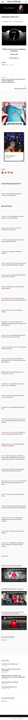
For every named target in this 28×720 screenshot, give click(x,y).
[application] (14, 575)
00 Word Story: (6, 384)
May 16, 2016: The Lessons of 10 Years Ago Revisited (11, 669)
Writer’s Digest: (5, 263)
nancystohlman (18, 21)
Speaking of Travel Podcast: (8, 322)
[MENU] (2, 2)
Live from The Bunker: (6, 358)
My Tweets (4, 640)
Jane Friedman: (5, 543)
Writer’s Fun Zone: (5, 216)
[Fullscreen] (25, 580)
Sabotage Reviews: (6, 407)
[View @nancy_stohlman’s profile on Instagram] (9, 173)
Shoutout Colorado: (6, 335)
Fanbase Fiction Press (6, 310)
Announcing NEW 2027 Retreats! (9, 682)
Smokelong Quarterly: (6, 444)
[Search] (24, 2)
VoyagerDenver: (5, 251)
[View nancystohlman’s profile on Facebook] (2, 173)
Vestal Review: (5, 469)
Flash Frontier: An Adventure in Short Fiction (12, 481)
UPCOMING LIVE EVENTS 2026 (9, 664)
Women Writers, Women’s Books (9, 298)
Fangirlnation (4, 286)
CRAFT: (3, 494)
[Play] (3, 580)
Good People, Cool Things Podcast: (10, 432)
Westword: (4, 506)
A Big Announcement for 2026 (9, 687)
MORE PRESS (4, 556)
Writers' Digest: (5, 531)
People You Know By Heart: (8, 228)
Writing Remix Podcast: (7, 395)
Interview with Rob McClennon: (9, 347)
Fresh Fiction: (4, 239)
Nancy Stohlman (14, 2)
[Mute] (23, 580)
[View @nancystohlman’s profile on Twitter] (5, 173)
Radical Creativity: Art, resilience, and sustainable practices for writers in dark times (13, 676)
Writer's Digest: (5, 455)
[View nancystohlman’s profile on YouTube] (12, 173)
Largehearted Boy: (6, 275)
